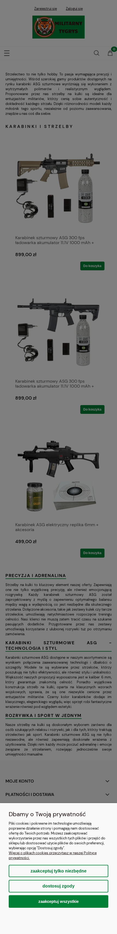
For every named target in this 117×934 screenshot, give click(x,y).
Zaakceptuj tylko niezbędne (58, 871)
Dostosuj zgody (58, 886)
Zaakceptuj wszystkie (58, 901)
